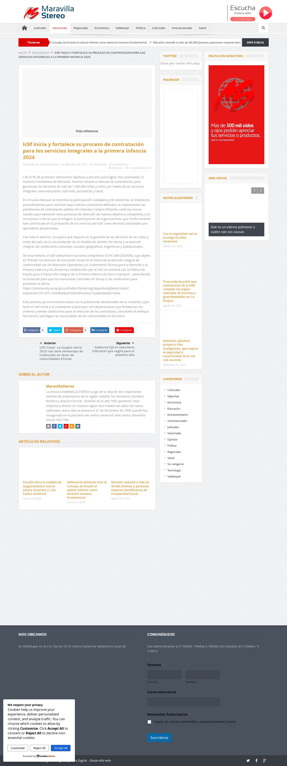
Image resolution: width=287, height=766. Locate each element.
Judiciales (40, 28)
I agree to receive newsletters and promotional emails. (195, 722)
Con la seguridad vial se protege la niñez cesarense (180, 237)
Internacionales (182, 28)
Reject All (39, 748)
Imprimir (117, 168)
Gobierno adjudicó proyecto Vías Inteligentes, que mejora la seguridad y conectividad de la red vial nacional (180, 350)
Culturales (158, 28)
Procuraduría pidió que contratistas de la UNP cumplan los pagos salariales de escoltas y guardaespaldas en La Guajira (179, 291)
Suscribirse (159, 737)
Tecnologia (174, 470)
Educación (173, 408)
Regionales (81, 28)
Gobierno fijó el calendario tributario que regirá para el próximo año (113, 351)
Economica (102, 28)
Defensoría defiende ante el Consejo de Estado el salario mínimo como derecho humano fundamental (87, 489)
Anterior (50, 343)
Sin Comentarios (118, 164)
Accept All (60, 748)
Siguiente (123, 343)
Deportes (173, 396)
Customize (18, 748)
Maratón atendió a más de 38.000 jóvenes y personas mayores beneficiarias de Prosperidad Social (184, 42)
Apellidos (191, 682)
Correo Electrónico (140, 168)
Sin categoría (175, 464)
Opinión (172, 439)
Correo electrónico (162, 692)
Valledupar (122, 28)
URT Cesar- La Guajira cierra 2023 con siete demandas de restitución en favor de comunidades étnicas (61, 353)
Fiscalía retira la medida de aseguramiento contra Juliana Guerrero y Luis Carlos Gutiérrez (42, 488)
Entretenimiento (177, 415)
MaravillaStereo (49, 164)
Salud (202, 28)
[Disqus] (86, 568)
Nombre (152, 682)
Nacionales (60, 28)
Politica (141, 28)
